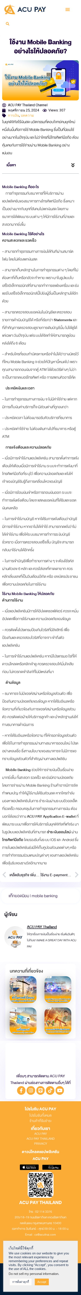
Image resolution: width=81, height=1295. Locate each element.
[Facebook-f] (21, 1090)
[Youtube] (60, 1090)
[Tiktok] (50, 1090)
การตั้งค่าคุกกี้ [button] (20, 1282)
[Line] (40, 1090)
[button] (67, 9)
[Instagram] (31, 1090)
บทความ (27, 115)
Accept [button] (41, 1282)
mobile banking (44, 895)
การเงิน (13, 115)
